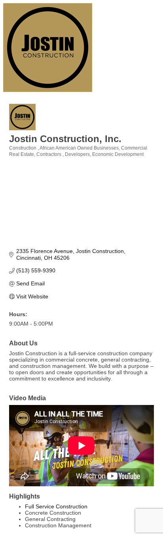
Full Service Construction (56, 506)
